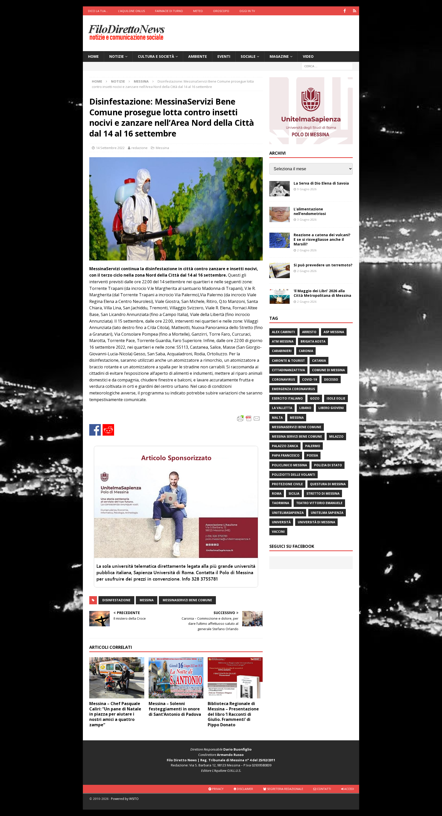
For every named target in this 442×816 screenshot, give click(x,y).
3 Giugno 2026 (306, 219)
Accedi (349, 789)
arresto (309, 332)
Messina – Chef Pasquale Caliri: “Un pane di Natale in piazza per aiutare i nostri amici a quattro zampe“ (115, 714)
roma (276, 493)
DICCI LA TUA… (98, 11)
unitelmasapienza (288, 513)
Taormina (280, 503)
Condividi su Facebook (95, 430)
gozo (314, 398)
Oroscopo (221, 11)
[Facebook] (344, 10)
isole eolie (336, 398)
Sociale (248, 56)
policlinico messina (289, 465)
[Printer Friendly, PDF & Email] (249, 418)
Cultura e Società (156, 56)
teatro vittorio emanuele (319, 503)
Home (93, 56)
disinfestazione (116, 600)
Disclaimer (244, 789)
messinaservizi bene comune (187, 600)
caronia (306, 351)
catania (319, 360)
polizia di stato (328, 465)
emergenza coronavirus (293, 389)
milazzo (336, 436)
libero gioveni (331, 408)
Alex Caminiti (283, 332)
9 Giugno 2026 (306, 189)
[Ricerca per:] (327, 66)
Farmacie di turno (169, 11)
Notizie (116, 56)
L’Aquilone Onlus (131, 11)
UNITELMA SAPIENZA (327, 513)
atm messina (282, 341)
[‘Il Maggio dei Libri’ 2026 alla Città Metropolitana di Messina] (279, 296)
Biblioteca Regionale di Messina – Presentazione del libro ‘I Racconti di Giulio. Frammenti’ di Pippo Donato (233, 714)
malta (277, 417)
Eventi (223, 56)
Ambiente (197, 56)
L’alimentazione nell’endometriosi (310, 211)
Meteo (198, 11)
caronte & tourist (288, 360)
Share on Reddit (108, 430)
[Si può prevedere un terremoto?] (279, 270)
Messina (162, 147)
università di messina (316, 522)
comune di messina (328, 370)
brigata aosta (313, 341)
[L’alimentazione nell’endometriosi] (279, 214)
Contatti (323, 789)
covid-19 (309, 379)
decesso (331, 379)
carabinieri (282, 351)
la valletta (282, 408)
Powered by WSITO (125, 799)
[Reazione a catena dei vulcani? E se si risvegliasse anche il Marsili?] (279, 240)
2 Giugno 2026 (306, 250)
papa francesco (286, 455)
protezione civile (287, 484)
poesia (312, 455)
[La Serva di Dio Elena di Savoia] (279, 188)
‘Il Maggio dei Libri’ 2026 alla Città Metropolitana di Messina (322, 293)
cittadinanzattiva (288, 370)
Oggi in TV (247, 11)
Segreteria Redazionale (284, 789)
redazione (139, 147)
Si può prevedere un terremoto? (323, 265)
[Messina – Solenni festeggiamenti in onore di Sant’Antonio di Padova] (176, 677)
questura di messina (328, 484)
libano (305, 408)
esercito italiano (287, 398)
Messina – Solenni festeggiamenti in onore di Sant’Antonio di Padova (175, 709)
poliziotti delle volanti (293, 474)
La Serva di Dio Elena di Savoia (321, 183)
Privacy (217, 789)
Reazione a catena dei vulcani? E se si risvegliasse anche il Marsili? (322, 239)
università (281, 522)
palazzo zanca (285, 446)
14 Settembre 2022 (110, 147)
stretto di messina (322, 493)
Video (308, 56)
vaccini (278, 531)
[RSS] (354, 10)
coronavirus (283, 379)
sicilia (294, 493)
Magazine (279, 56)
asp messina (334, 332)
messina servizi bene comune (297, 436)
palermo (312, 446)
